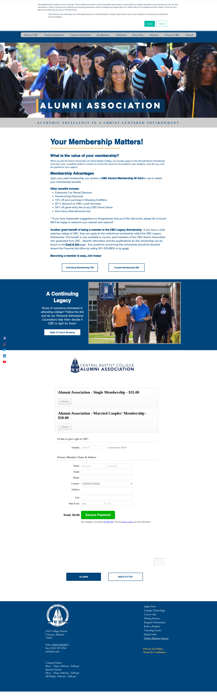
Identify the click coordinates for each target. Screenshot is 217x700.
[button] (155, 622)
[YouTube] (4, 361)
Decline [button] (162, 23)
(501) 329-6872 (60, 644)
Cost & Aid (150, 614)
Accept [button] (149, 23)
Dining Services (152, 618)
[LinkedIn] (4, 355)
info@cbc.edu (52, 651)
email (125, 248)
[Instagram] (4, 344)
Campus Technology (154, 610)
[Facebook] (4, 338)
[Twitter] (4, 350)
